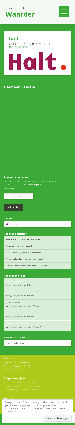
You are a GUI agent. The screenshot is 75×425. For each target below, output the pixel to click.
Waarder (35, 389)
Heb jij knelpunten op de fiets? (20, 285)
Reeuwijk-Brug (25, 386)
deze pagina (34, 184)
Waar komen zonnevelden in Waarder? (23, 239)
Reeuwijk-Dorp (10, 386)
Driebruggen (9, 389)
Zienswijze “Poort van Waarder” (20, 246)
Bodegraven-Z (24, 382)
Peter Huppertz (14, 303)
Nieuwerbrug (23, 389)
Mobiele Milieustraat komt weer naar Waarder (26, 266)
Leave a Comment (21, 47)
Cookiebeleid (11, 411)
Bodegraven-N (10, 382)
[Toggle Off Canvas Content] (64, 11)
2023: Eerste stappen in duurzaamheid (23, 253)
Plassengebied (39, 386)
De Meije (36, 382)
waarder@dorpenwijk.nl (14, 369)
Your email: (9, 187)
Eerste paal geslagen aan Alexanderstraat (24, 259)
